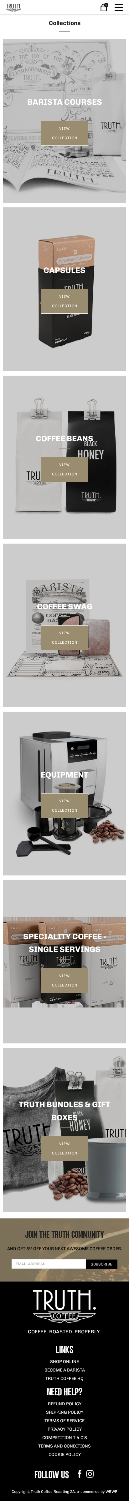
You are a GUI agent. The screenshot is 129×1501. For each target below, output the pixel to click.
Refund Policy (64, 1404)
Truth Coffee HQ (64, 1378)
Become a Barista (64, 1370)
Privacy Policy (65, 1429)
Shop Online (64, 1361)
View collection (64, 133)
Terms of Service (64, 1420)
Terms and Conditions (64, 1446)
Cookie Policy (65, 1454)
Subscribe (101, 1264)
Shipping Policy (64, 1412)
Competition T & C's (64, 1437)
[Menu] (119, 7)
